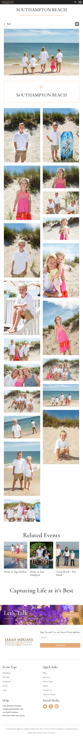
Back (8, 24)
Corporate (7, 682)
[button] (75, 2)
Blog (45, 673)
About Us (46, 677)
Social (5, 686)
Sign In (45, 686)
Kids (4, 690)
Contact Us (47, 690)
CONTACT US (70, 615)
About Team (48, 682)
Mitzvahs (6, 677)
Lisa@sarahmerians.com (33, 619)
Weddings (7, 673)
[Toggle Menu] (80, 2)
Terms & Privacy (49, 694)
